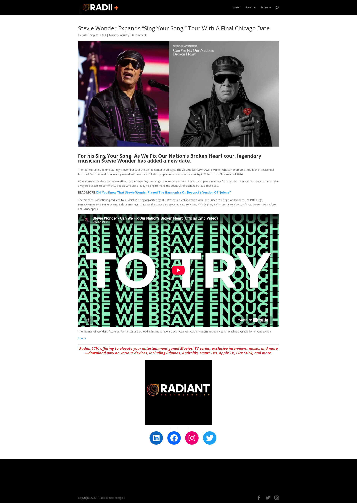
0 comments (139, 35)
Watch (237, 7)
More (264, 7)
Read (249, 7)
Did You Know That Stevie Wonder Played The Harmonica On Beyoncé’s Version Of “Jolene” (163, 192)
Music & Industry (119, 35)
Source (82, 338)
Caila (84, 35)
